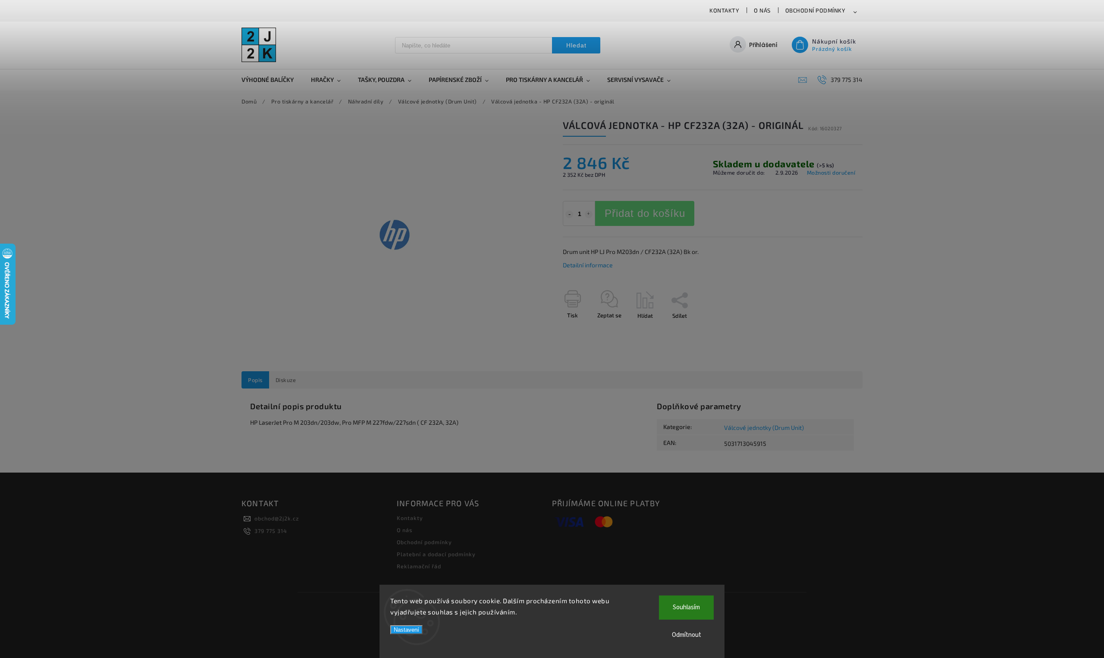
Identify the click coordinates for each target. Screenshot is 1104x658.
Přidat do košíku (645, 213)
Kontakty (724, 10)
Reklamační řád (419, 566)
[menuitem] (272, 80)
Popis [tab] (255, 379)
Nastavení (406, 630)
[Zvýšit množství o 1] (589, 214)
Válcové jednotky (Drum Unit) (764, 427)
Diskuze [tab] (286, 379)
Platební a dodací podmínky (436, 554)
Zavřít (835, 330)
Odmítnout (686, 634)
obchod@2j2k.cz (276, 518)
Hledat (576, 45)
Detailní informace (588, 265)
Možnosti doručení (831, 172)
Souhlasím (686, 607)
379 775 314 (270, 530)
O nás (762, 10)
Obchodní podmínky (815, 10)
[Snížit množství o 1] (569, 214)
